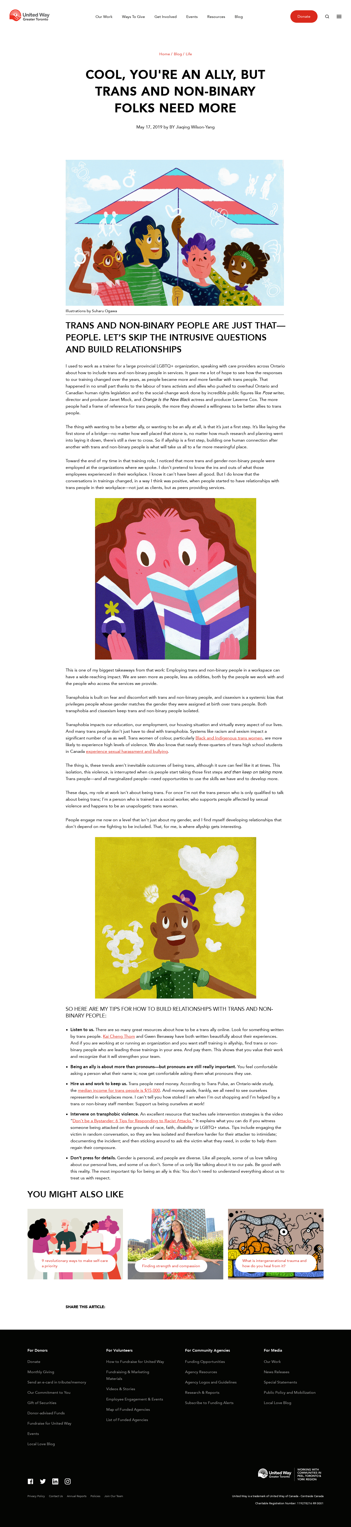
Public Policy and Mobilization (290, 1392)
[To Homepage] (30, 22)
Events (192, 16)
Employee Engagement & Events (134, 1399)
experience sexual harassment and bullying (127, 751)
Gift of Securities (41, 1402)
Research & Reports (202, 1392)
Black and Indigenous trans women (229, 738)
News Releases (276, 1372)
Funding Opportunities (205, 1361)
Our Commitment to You (48, 1392)
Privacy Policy (36, 1496)
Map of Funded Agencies (128, 1409)
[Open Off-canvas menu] (339, 16)
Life (189, 54)
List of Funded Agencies (127, 1419)
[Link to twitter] (43, 1482)
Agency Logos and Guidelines (211, 1382)
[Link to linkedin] (55, 1482)
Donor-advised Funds (46, 1413)
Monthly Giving (40, 1372)
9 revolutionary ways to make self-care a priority (75, 1263)
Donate (304, 16)
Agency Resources (201, 1372)
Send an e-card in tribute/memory (56, 1382)
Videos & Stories (120, 1389)
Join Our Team (113, 1496)
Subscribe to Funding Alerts (209, 1402)
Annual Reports (76, 1496)
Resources (216, 16)
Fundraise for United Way (49, 1423)
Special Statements (280, 1382)
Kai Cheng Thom (119, 1036)
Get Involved (165, 16)
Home (164, 54)
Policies (95, 1496)
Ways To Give (133, 16)
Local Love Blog (41, 1444)
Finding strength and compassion (171, 1266)
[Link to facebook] (30, 1482)
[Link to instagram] (68, 1482)
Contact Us (56, 1496)
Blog (239, 16)
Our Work (104, 16)
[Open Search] (327, 16)
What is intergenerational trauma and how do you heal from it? (274, 1263)
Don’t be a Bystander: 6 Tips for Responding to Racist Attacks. (132, 1120)
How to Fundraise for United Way (135, 1361)
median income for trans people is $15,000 (119, 1090)
